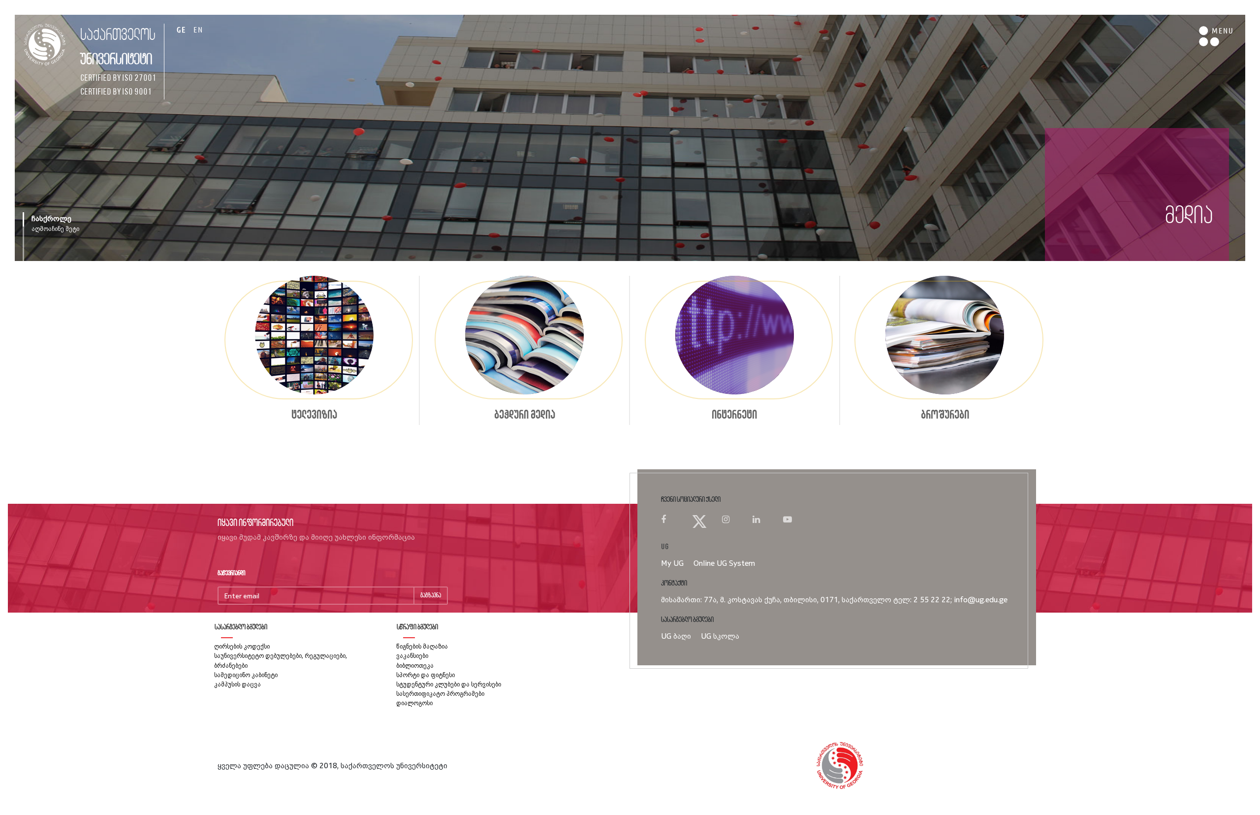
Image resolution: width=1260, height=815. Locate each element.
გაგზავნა (430, 595)
